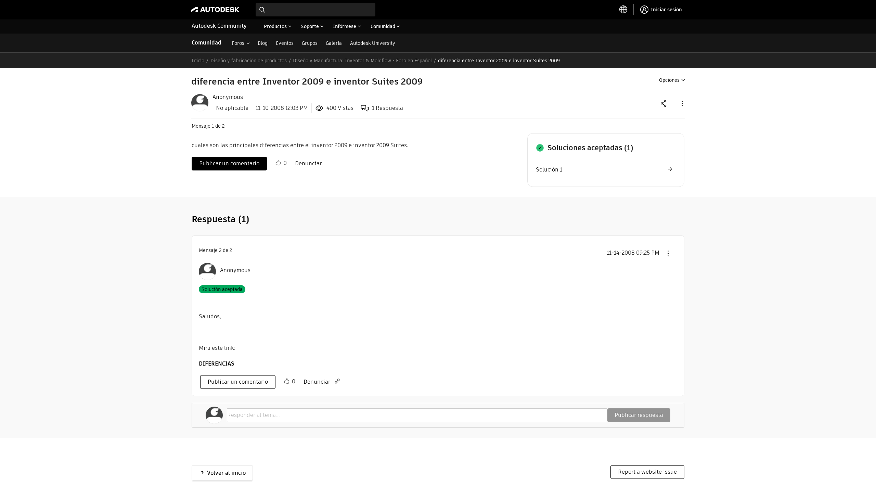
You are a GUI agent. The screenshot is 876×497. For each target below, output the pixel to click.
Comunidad (206, 43)
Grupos (310, 43)
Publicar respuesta (639, 415)
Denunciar (308, 163)
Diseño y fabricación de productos (248, 60)
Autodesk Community (219, 26)
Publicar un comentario (229, 163)
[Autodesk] (215, 9)
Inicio (198, 60)
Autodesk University (372, 43)
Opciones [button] (669, 80)
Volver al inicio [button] (226, 473)
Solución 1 (549, 170)
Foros (238, 43)
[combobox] (315, 9)
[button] (681, 103)
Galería (334, 43)
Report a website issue (647, 472)
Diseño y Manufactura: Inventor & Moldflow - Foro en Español (362, 60)
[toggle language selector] (623, 9)
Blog (263, 43)
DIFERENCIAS (216, 364)
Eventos (285, 43)
